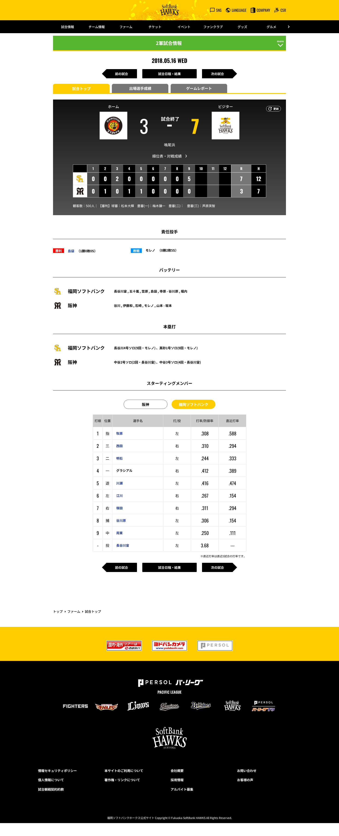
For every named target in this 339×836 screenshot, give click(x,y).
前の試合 (121, 73)
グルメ (271, 26)
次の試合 (217, 73)
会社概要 (177, 770)
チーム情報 (97, 26)
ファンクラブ (213, 26)
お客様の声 (245, 779)
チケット (155, 26)
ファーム (125, 26)
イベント (184, 26)
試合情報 (67, 26)
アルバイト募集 (182, 789)
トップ (58, 611)
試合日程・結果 (169, 73)
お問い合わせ (246, 770)
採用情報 (177, 779)
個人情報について (51, 779)
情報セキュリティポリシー (57, 770)
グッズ (242, 26)
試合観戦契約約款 (51, 789)
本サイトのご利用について (123, 770)
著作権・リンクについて (122, 779)
